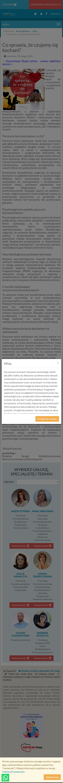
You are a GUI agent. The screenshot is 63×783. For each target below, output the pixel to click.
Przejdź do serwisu (47, 418)
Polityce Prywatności (13, 771)
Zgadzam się (52, 777)
